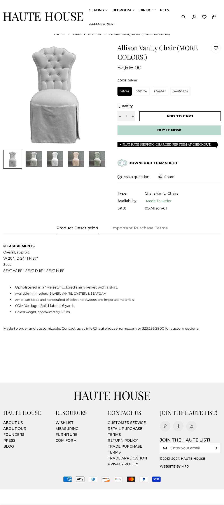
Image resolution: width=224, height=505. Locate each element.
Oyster (160, 91)
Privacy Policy (123, 464)
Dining (145, 10)
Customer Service (127, 423)
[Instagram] (191, 426)
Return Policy (123, 440)
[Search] (183, 17)
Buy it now (169, 130)
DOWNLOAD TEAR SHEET (153, 163)
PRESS (9, 440)
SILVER (54, 294)
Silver (124, 91)
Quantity (125, 106)
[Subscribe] (216, 448)
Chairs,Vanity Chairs (161, 193)
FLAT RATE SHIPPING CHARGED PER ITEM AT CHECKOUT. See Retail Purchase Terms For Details (166, 145)
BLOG (8, 446)
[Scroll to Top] (215, 481)
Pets (164, 10)
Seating (96, 10)
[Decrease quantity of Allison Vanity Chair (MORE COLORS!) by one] (120, 116)
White (141, 91)
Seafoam (180, 91)
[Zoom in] (97, 52)
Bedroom (122, 10)
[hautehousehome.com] (43, 17)
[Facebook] (178, 426)
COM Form (66, 440)
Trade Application (127, 458)
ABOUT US (13, 423)
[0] (214, 17)
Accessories (101, 24)
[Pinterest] (165, 426)
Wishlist (65, 423)
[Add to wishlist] (216, 48)
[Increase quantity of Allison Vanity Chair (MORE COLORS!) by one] (133, 116)
